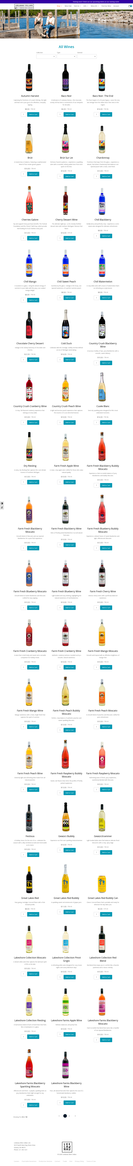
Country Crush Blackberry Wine (103, 345)
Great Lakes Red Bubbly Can (103, 898)
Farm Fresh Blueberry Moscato (30, 591)
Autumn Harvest (30, 95)
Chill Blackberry (103, 219)
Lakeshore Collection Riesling (30, 1020)
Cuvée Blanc (102, 406)
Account (116, 6)
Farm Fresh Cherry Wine (103, 591)
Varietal (79, 52)
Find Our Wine (106, 6)
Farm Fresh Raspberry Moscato (103, 773)
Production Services (45, 1161)
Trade (65, 1161)
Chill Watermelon (103, 281)
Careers (16, 1161)
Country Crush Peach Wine (66, 406)
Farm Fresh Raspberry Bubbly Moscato (66, 775)
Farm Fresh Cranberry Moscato (30, 651)
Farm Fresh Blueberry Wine (66, 591)
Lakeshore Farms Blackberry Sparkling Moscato (30, 1085)
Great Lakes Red (30, 898)
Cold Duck (66, 343)
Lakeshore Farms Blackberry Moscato (103, 1022)
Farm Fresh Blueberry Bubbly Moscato (102, 530)
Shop (58, 6)
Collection (39, 52)
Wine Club (68, 6)
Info (85, 6)
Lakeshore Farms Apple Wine (66, 1020)
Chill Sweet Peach (66, 281)
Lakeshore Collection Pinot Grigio (66, 959)
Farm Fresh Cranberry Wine (66, 651)
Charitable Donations (29, 1161)
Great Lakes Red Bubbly (66, 898)
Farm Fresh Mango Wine (30, 710)
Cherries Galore (30, 219)
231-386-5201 (23, 1150)
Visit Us (76, 6)
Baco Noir (66, 95)
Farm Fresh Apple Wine (66, 465)
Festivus (30, 836)
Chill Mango (30, 281)
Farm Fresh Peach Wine (30, 773)
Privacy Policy (79, 1161)
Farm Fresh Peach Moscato (103, 710)
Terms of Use (91, 1161)
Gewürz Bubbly (66, 836)
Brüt (30, 157)
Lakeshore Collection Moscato (30, 957)
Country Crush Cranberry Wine (30, 406)
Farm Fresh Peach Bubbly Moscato (66, 712)
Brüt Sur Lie (66, 157)
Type (58, 52)
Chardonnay (103, 157)
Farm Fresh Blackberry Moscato (30, 530)
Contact (57, 1161)
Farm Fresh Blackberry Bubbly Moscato (103, 467)
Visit (70, 1161)
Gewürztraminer (103, 836)
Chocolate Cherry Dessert (30, 343)
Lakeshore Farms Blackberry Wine (66, 1085)
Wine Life (94, 6)
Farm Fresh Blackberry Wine (66, 528)
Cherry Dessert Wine (66, 219)
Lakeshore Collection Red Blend (102, 959)
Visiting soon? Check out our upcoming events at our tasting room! (96, 2)
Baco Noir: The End (103, 95)
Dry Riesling (30, 465)
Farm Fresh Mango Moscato (103, 651)
